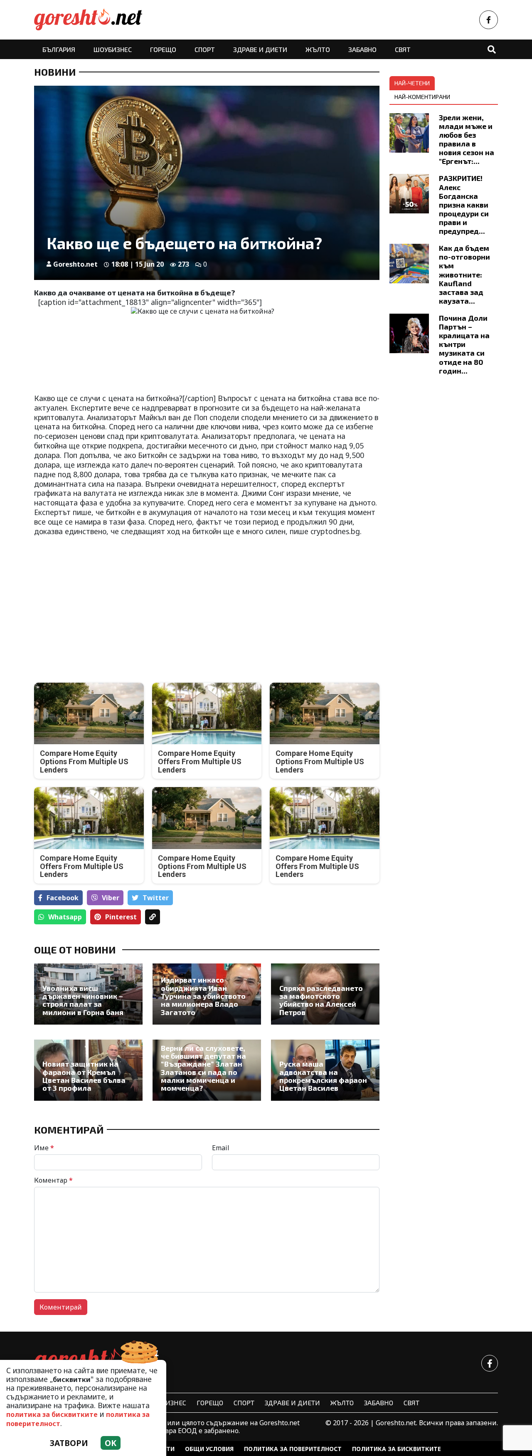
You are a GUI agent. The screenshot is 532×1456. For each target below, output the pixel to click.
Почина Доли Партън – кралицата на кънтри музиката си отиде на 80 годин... (464, 344)
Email (220, 1147)
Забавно (362, 49)
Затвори (69, 1443)
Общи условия (209, 1449)
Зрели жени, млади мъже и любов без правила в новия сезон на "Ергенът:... (466, 139)
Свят (403, 49)
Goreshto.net (75, 264)
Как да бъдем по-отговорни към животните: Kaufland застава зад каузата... (464, 274)
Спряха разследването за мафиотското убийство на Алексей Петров (321, 1000)
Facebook (63, 897)
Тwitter (156, 897)
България (58, 49)
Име (44, 1147)
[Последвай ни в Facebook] (488, 19)
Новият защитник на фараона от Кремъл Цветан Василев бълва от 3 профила (84, 1076)
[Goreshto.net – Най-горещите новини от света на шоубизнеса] (88, 19)
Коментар (53, 1180)
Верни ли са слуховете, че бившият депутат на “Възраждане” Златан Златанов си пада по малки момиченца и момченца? (203, 1068)
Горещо (163, 49)
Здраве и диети (260, 49)
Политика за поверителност (293, 1449)
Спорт (205, 49)
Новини (55, 72)
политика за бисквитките (52, 1414)
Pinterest (121, 916)
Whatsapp (65, 916)
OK (110, 1443)
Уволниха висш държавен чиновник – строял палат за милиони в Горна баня (82, 1000)
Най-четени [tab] (412, 83)
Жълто (317, 49)
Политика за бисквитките (396, 1449)
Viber (110, 897)
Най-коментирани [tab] (422, 96)
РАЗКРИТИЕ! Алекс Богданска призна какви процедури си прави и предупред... (464, 204)
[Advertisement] (118, 603)
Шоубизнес (113, 49)
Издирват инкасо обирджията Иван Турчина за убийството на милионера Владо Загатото (203, 996)
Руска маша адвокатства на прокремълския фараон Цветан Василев (323, 1076)
